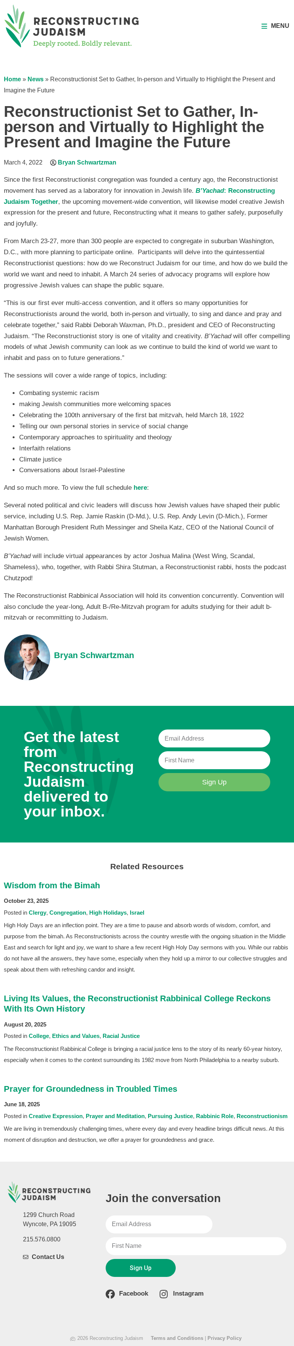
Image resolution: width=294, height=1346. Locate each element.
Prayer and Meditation (115, 1116)
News (36, 79)
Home (12, 79)
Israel (137, 912)
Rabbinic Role (215, 1116)
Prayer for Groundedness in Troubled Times (90, 1089)
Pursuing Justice (170, 1116)
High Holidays (108, 912)
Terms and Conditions (177, 1338)
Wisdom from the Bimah (52, 885)
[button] (275, 26)
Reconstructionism (262, 1116)
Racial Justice (121, 1036)
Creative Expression (56, 1116)
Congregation (67, 912)
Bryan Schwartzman (87, 162)
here (140, 487)
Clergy (37, 912)
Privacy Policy (224, 1338)
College (39, 1036)
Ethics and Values (76, 1036)
